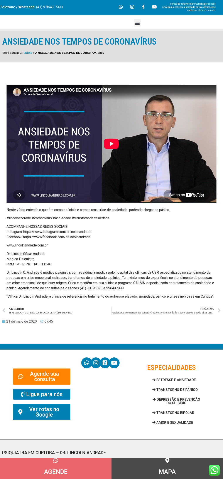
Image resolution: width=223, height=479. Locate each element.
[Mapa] (167, 460)
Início (28, 53)
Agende (56, 471)
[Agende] (56, 460)
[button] (137, 23)
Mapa (167, 471)
